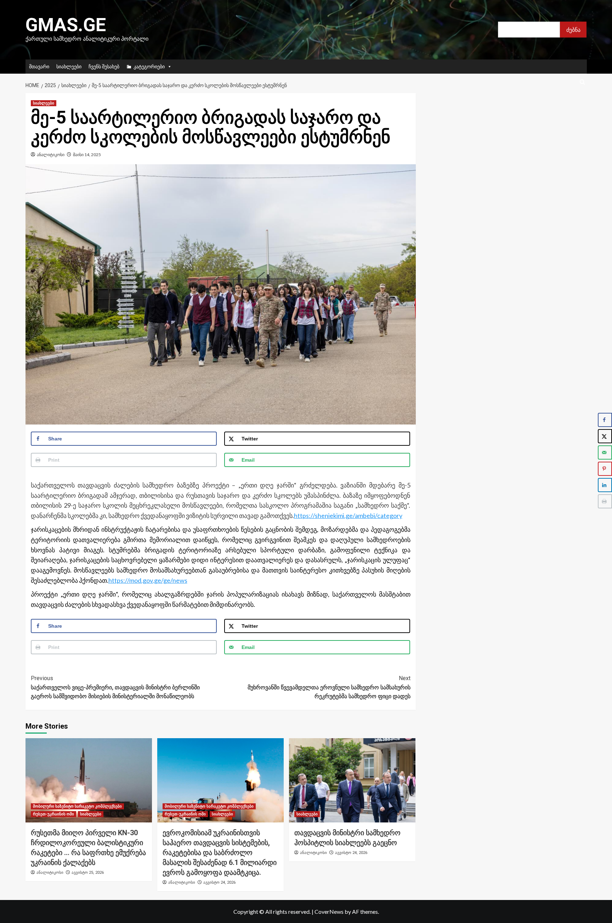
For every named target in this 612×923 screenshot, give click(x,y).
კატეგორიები (149, 66)
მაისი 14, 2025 (87, 154)
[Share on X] (605, 436)
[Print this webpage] (605, 501)
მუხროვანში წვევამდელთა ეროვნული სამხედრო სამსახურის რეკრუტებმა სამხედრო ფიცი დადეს (329, 687)
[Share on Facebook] (605, 420)
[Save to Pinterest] (605, 469)
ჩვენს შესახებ (104, 66)
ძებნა (573, 29)
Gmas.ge (66, 25)
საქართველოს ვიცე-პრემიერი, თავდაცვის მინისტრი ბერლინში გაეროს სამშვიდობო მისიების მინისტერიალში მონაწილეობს (115, 687)
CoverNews (329, 911)
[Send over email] (605, 452)
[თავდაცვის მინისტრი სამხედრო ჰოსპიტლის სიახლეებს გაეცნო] (352, 780)
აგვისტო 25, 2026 (88, 872)
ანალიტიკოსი (50, 154)
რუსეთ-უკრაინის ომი (53, 814)
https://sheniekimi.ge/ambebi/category (348, 515)
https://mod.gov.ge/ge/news (147, 580)
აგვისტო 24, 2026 (219, 882)
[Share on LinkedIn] (605, 485)
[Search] (582, 82)
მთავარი (39, 66)
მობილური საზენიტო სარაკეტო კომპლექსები (77, 806)
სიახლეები (68, 66)
